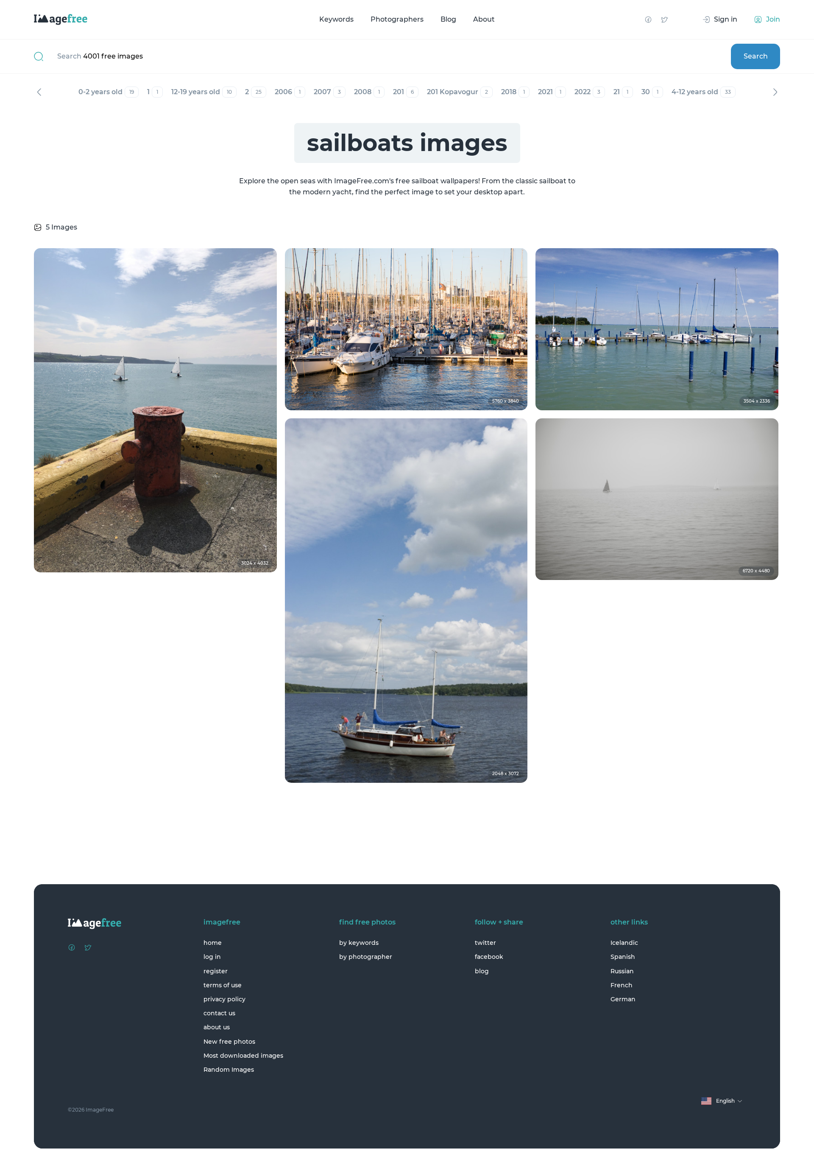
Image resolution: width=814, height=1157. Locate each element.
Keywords (336, 19)
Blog (448, 19)
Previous (39, 92)
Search (756, 56)
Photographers (397, 19)
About (484, 19)
